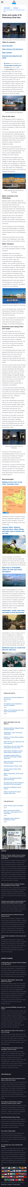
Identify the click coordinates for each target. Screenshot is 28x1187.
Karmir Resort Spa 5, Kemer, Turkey (10, 1117)
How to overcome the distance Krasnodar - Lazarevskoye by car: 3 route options (13, 812)
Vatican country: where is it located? (13, 805)
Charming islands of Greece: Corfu (13, 766)
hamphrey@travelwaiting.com (12, 65)
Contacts (9, 1184)
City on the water (7, 45)
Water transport (7, 52)
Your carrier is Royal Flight (8, 1131)
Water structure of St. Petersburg (12, 49)
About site (3, 1184)
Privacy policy (16, 1184)
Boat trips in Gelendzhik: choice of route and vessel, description (12, 569)
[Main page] (14, 2)
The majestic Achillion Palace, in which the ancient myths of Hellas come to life (13, 757)
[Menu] (2, 2)
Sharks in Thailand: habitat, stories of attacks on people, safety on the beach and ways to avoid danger (13, 856)
